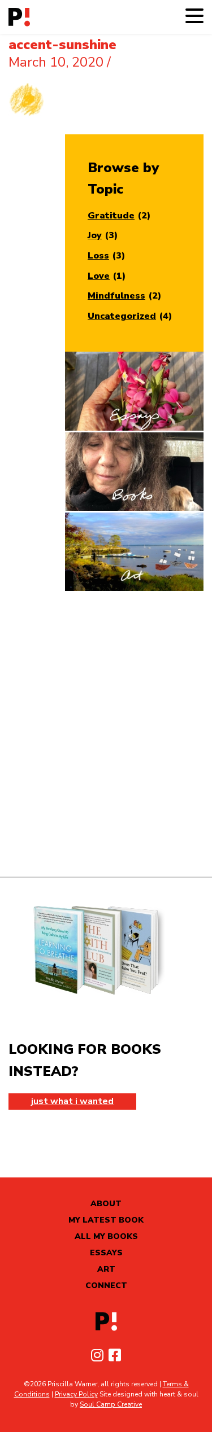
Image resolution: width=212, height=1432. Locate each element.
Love (99, 276)
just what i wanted (72, 1101)
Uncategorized (122, 316)
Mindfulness (116, 296)
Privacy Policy (76, 1394)
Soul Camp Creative (111, 1404)
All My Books (106, 1236)
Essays (106, 1252)
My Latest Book (106, 1220)
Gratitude (111, 215)
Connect (106, 1285)
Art (106, 1269)
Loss (98, 255)
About (106, 1203)
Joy (95, 235)
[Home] (19, 17)
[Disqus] (106, 734)
